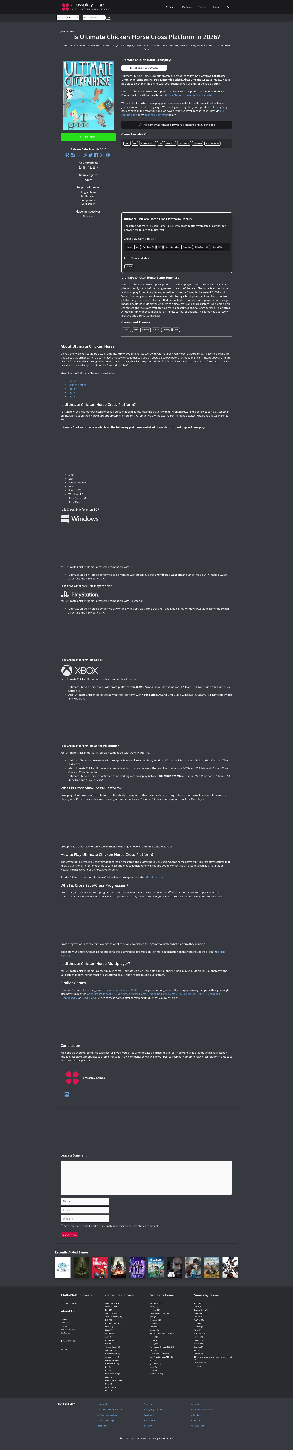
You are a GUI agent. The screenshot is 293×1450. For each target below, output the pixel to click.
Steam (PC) (170, 143)
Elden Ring (196, 1415)
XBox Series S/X (212, 143)
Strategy (153, 1316)
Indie (136, 329)
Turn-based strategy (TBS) (160, 1347)
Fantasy (197, 1306)
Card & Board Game (158, 1353)
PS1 (106, 1367)
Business (197, 1347)
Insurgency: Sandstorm (155, 1409)
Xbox (107, 1377)
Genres (202, 6)
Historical (197, 1333)
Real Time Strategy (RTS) (159, 1357)
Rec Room (102, 1425)
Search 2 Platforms (68, 1303)
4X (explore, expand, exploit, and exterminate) (213, 1357)
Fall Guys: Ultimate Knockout (111, 1409)
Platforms (187, 6)
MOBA (152, 1360)
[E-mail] (67, 1095)
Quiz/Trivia (154, 1364)
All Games (171, 6)
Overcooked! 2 (69, 998)
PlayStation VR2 (111, 1374)
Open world (199, 1313)
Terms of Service (68, 1329)
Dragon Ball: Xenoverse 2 (162, 994)
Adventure (154, 1303)
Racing (152, 1343)
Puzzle (152, 1350)
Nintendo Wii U (111, 1353)
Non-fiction (198, 1343)
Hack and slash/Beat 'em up (161, 1333)
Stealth (196, 1340)
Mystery (197, 1353)
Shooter (153, 1310)
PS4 (160, 143)
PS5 (106, 1320)
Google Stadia (111, 1347)
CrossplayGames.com (139, 1438)
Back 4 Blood (150, 1420)
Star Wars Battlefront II (201, 1409)
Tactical (153, 1337)
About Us (64, 1319)
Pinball (152, 1370)
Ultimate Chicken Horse (132, 994)
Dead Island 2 (89, 998)
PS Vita (108, 1340)
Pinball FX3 (110, 994)
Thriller (197, 1366)
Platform (145, 329)
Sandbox (197, 1327)
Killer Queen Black (209, 994)
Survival (197, 1316)
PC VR (107, 1384)
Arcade (126, 329)
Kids (195, 1350)
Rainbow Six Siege (106, 1420)
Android (108, 1333)
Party (176, 329)
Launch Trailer (77, 384)
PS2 (106, 1370)
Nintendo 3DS (110, 1364)
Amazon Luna (110, 1357)
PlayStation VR (111, 1360)
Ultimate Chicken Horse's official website (186, 95)
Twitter (64, 1349)
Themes (217, 6)
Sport (152, 1323)
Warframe (149, 1415)
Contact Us (65, 1333)
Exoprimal (102, 1404)
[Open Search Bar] (228, 7)
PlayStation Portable (113, 1380)
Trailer (72, 381)
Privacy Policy (66, 1326)
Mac (135, 143)
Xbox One (197, 143)
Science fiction (200, 1310)
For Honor (195, 1420)
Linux (127, 143)
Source (129, 266)
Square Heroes (188, 994)
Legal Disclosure (67, 1323)
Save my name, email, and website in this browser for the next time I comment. (111, 1226)
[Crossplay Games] (87, 7)
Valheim (148, 1404)
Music (152, 1367)
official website (154, 877)
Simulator (153, 1320)
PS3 (106, 1343)
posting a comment (156, 115)
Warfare (197, 1320)
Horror (196, 1337)
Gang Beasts (94, 994)
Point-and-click (156, 1374)
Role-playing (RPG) (157, 1313)
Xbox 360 (108, 1350)
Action (156, 329)
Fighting (153, 1327)
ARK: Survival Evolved (107, 1415)
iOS (106, 1337)
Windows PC (184, 143)
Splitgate (148, 1425)
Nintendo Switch (148, 143)
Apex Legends (197, 1425)
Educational (198, 1363)
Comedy (166, 329)
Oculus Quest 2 (111, 1387)
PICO (107, 1390)
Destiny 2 (195, 1404)
